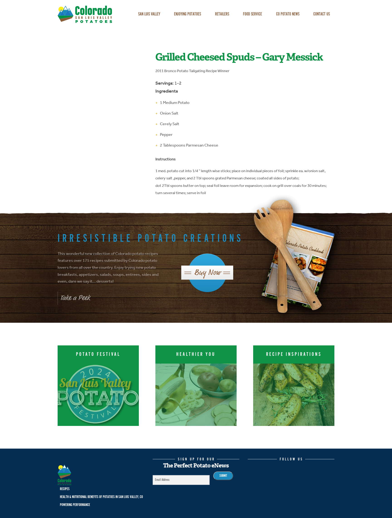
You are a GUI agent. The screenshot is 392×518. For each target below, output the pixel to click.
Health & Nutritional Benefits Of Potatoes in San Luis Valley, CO (101, 497)
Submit (223, 476)
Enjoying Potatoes (187, 14)
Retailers (222, 14)
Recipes (65, 489)
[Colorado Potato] (91, 14)
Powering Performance (75, 505)
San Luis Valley (149, 14)
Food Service (252, 14)
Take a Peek (75, 297)
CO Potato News (287, 14)
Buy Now (207, 272)
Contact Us (321, 14)
